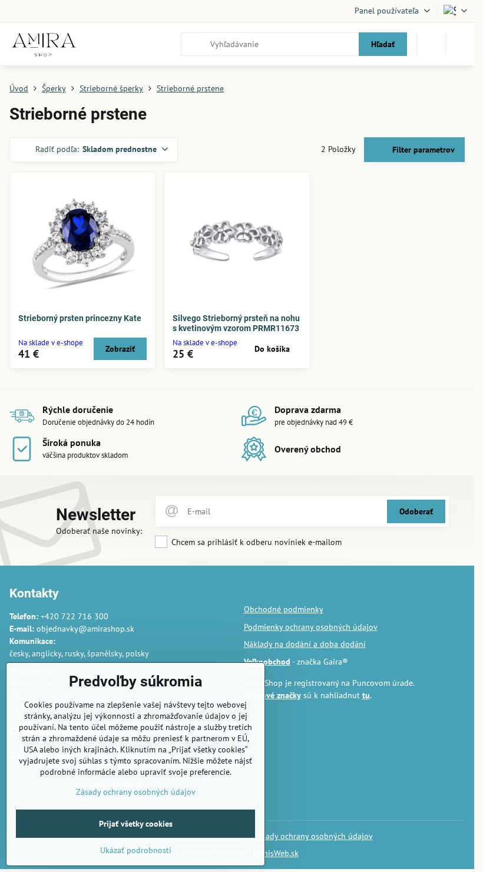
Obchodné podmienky (283, 609)
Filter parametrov (422, 149)
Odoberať (416, 511)
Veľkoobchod (267, 661)
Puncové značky (272, 695)
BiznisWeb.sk (276, 853)
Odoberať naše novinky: (99, 531)
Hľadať (383, 44)
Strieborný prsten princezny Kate (79, 318)
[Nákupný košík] (431, 44)
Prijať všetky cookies (136, 823)
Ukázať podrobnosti (135, 850)
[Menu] (460, 44)
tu (366, 695)
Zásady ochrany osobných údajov (313, 836)
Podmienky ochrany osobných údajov (311, 627)
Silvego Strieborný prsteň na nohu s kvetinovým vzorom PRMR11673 (236, 323)
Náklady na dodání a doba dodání (305, 644)
